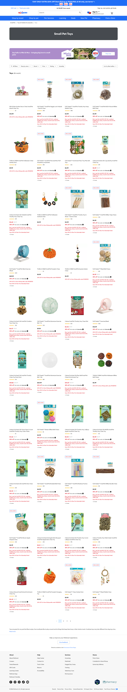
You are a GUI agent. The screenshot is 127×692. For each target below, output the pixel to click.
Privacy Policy (68, 689)
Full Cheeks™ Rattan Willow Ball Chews (48, 429)
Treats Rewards (13, 664)
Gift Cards (12, 667)
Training (67, 667)
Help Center (40, 658)
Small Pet (12, 22)
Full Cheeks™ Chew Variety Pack (74, 592)
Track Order (40, 664)
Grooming (68, 658)
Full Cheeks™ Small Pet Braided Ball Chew (49, 484)
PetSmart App (13, 674)
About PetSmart (13, 658)
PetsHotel (67, 661)
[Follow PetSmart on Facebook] (10, 682)
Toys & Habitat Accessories (25, 22)
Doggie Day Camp (70, 664)
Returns (39, 667)
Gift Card (13, 8)
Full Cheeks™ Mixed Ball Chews (101, 269)
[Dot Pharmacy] (110, 682)
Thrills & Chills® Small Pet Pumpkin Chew (48, 269)
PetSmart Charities (14, 677)
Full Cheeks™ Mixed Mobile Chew (102, 592)
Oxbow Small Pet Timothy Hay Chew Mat (76, 321)
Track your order (24, 8)
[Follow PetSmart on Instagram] (15, 682)
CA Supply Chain (88, 689)
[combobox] (60, 12)
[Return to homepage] (23, 12)
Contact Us (40, 661)
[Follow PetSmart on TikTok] (23, 682)
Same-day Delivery (98, 664)
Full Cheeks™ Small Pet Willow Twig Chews (104, 215)
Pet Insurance (69, 674)
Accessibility (40, 670)
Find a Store (96, 658)
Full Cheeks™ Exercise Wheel (101, 321)
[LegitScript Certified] (97, 682)
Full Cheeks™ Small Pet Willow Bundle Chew (105, 484)
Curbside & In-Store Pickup (100, 661)
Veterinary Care (69, 670)
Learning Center (14, 670)
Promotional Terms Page (70, 647)
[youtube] (27, 682)
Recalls (54, 689)
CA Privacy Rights (98, 689)
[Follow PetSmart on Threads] (19, 682)
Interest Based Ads (78, 689)
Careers (11, 661)
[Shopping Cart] (114, 13)
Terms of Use (60, 689)
